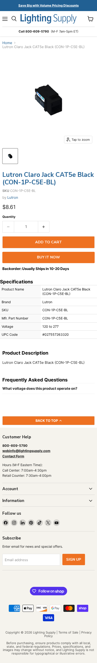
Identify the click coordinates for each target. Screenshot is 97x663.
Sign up (73, 559)
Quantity (9, 217)
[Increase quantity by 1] (44, 227)
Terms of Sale (68, 632)
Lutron (12, 197)
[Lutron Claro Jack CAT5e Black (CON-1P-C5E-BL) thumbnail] (10, 156)
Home (7, 43)
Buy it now (48, 257)
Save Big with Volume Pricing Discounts (48, 5)
